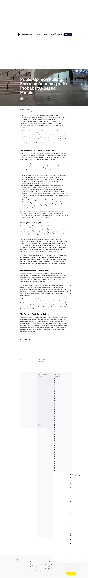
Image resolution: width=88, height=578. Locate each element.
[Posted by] (27, 365)
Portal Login (67, 34)
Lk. (70, 285)
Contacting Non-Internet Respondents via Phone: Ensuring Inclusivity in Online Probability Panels (54, 455)
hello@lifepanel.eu (50, 569)
